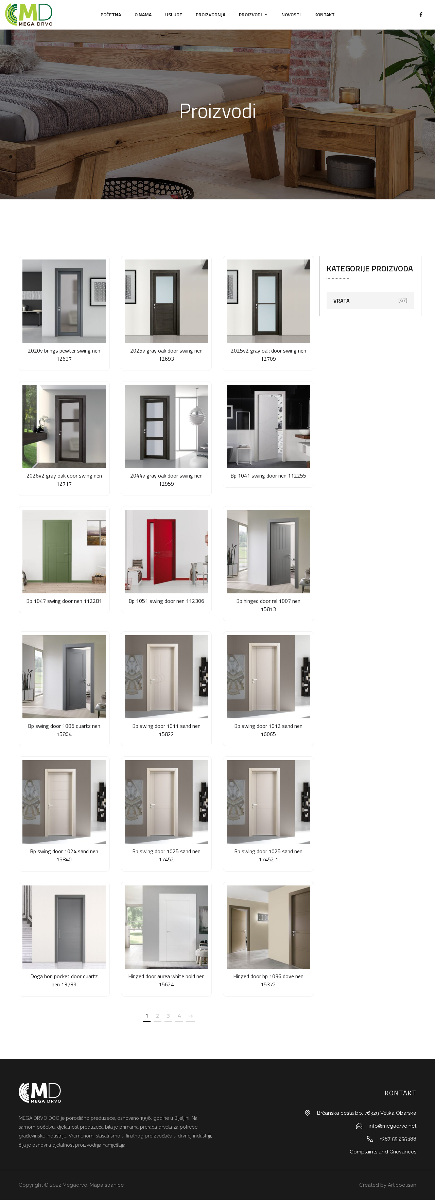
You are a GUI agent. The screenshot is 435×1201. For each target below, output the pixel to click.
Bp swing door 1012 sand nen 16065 (268, 730)
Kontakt (324, 14)
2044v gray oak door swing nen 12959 (166, 479)
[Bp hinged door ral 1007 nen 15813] (268, 551)
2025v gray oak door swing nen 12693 (166, 354)
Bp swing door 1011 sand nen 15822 (166, 730)
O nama (143, 14)
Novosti (291, 14)
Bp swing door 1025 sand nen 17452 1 (268, 855)
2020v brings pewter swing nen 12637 (64, 354)
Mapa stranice (107, 1185)
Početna (111, 14)
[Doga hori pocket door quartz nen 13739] (64, 927)
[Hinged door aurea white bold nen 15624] (166, 927)
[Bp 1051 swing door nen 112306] (166, 551)
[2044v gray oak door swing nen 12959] (166, 426)
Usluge (173, 14)
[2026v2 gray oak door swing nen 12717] (64, 426)
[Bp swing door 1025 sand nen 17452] (166, 802)
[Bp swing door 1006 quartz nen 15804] (64, 677)
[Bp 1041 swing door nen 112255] (268, 426)
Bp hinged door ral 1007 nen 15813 (268, 605)
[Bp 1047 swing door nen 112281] (64, 551)
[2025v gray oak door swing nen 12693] (166, 301)
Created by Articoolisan (387, 1185)
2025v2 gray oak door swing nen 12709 (268, 354)
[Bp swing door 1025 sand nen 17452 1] (268, 802)
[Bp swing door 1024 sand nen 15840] (64, 802)
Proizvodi (250, 14)
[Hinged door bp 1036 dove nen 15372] (268, 927)
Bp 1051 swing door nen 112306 (166, 601)
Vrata (341, 301)
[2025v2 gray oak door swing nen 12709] (268, 301)
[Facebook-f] (421, 14)
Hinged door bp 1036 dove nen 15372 (268, 980)
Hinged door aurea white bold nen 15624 (166, 980)
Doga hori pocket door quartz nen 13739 (64, 980)
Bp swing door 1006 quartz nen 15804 (64, 730)
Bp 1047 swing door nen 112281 (64, 601)
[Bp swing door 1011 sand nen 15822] (166, 677)
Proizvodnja (210, 14)
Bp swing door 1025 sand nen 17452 (166, 855)
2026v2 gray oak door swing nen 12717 (64, 479)
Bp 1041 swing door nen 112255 (268, 475)
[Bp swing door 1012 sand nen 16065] (268, 677)
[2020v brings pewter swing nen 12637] (64, 301)
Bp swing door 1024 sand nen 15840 (64, 855)
